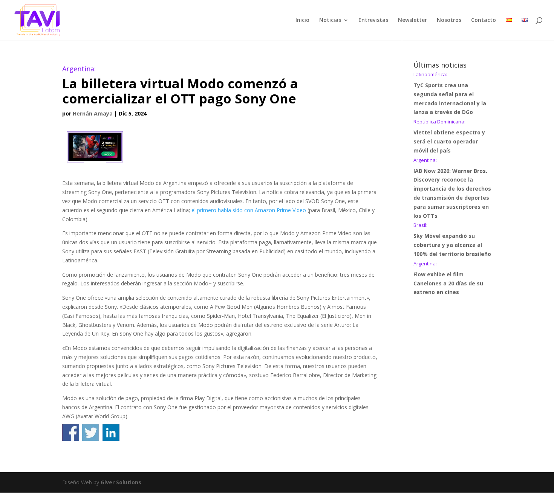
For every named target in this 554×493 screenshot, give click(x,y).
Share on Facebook (70, 432)
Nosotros (449, 20)
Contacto (483, 20)
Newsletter (412, 20)
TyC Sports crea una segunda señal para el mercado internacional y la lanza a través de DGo (449, 94)
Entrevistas (373, 20)
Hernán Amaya (93, 113)
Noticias (330, 20)
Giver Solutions (121, 482)
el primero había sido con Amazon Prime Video (248, 210)
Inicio (302, 20)
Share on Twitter (90, 432)
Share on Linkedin (111, 432)
